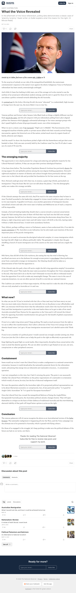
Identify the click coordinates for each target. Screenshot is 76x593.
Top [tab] (4, 502)
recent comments (8, 230)
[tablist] (10, 477)
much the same (11, 118)
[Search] (72, 502)
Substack (28, 589)
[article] (38, 511)
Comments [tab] (6, 477)
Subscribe (62, 3)
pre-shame (55, 258)
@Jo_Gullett (37, 77)
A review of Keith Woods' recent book (14, 522)
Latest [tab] (9, 502)
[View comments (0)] (10, 29)
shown (67, 168)
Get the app (48, 584)
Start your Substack (33, 584)
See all (5, 544)
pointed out (8, 102)
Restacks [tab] (15, 477)
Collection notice (54, 579)
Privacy (40, 579)
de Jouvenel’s (29, 128)
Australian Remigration (11, 507)
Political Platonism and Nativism (15, 532)
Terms (46, 579)
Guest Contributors (10, 8)
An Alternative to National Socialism (14, 535)
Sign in (70, 3)
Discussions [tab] (16, 502)
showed (25, 120)
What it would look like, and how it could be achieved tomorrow (23, 510)
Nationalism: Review (10, 520)
